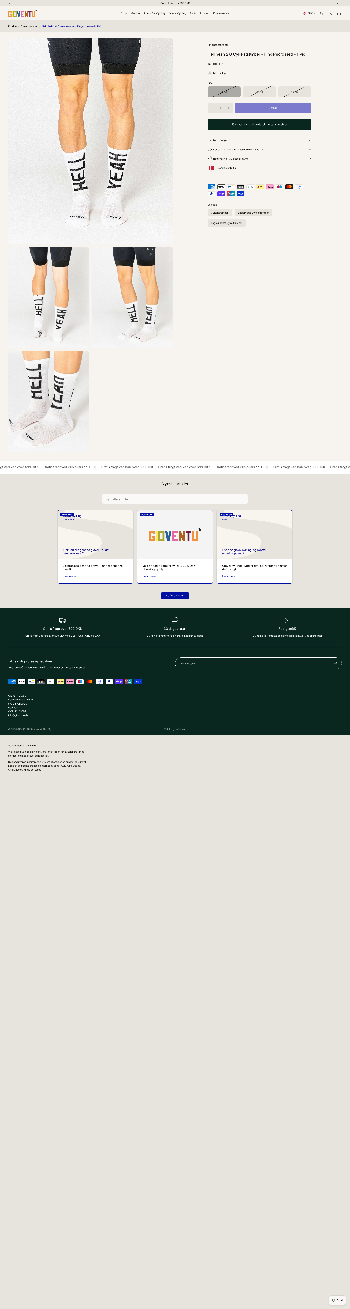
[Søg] (321, 13)
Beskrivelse (220, 140)
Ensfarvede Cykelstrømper (253, 212)
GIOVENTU (23, 729)
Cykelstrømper (29, 26)
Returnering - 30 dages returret (231, 158)
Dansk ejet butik (226, 168)
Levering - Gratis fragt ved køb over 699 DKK (239, 149)
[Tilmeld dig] (336, 663)
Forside (12, 26)
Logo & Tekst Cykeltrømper (226, 223)
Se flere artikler (175, 595)
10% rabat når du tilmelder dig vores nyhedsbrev (259, 124)
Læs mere (69, 576)
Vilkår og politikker (175, 729)
